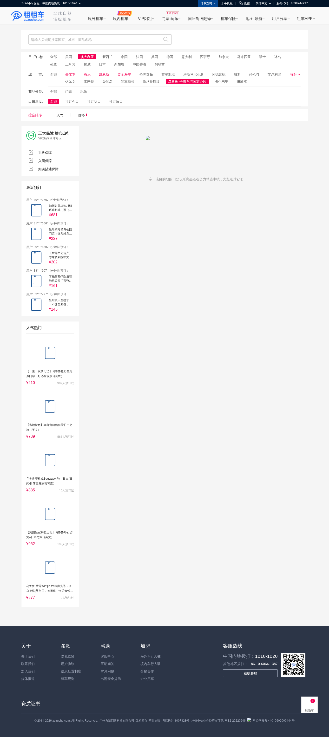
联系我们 (28, 663)
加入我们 (28, 671)
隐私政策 (67, 656)
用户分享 (279, 19)
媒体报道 (28, 678)
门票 (68, 91)
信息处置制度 (71, 671)
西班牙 (205, 56)
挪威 (87, 64)
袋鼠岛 (107, 81)
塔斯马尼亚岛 (193, 74)
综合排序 (35, 114)
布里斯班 (168, 74)
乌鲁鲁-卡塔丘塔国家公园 (187, 81)
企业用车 (147, 678)
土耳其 (70, 64)
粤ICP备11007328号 (175, 720)
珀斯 (237, 74)
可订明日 (94, 101)
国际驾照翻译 (199, 19)
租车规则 (67, 678)
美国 (68, 56)
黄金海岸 (124, 74)
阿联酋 (160, 64)
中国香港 (139, 64)
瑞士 (262, 56)
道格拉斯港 (151, 81)
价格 (82, 114)
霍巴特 (89, 81)
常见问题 (107, 671)
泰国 (124, 56)
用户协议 (67, 663)
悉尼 (87, 74)
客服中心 (107, 656)
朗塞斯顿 (127, 81)
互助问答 (107, 663)
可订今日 (72, 101)
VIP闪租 (145, 19)
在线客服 (250, 673)
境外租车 (95, 19)
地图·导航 (254, 19)
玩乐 (83, 91)
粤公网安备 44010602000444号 (274, 720)
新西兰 (107, 56)
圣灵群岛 (146, 74)
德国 (169, 56)
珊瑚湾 (242, 81)
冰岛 (277, 56)
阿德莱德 (218, 74)
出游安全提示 (111, 678)
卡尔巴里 (221, 81)
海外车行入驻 (150, 656)
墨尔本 (70, 74)
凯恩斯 (104, 74)
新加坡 (119, 64)
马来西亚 (244, 56)
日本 (102, 64)
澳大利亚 (87, 56)
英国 (154, 56)
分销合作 (147, 671)
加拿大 (224, 56)
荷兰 (53, 64)
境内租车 (120, 19)
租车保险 (228, 19)
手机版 (228, 3)
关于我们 (28, 656)
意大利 (187, 56)
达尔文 (70, 81)
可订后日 (116, 101)
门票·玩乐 (170, 19)
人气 (60, 114)
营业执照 (154, 720)
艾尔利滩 (274, 74)
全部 (53, 56)
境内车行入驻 (150, 663)
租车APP (305, 19)
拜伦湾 (254, 74)
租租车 (27, 16)
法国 (139, 56)
